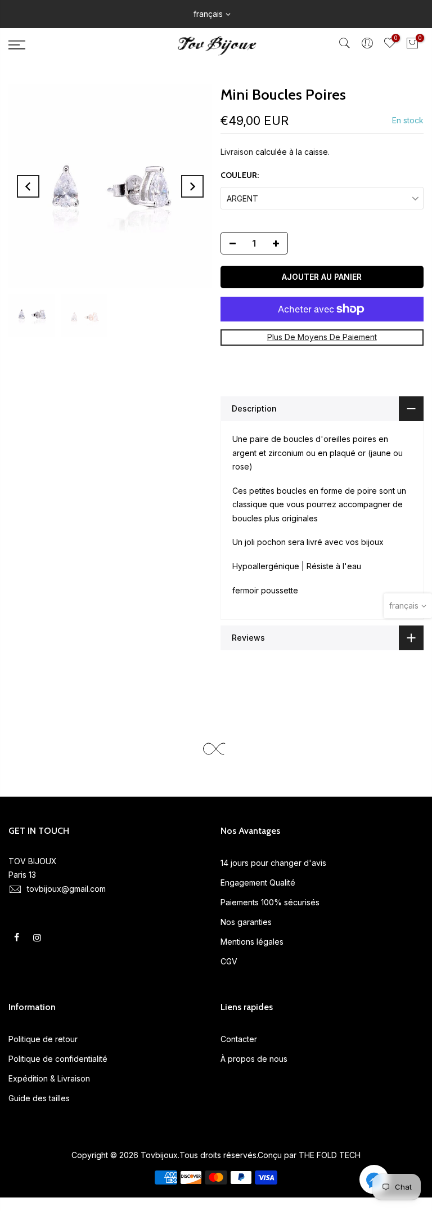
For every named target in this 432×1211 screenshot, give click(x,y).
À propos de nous (253, 1058)
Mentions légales (252, 941)
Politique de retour (43, 1039)
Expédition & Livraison (49, 1078)
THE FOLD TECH (330, 1155)
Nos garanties (246, 922)
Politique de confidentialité (57, 1058)
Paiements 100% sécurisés (270, 902)
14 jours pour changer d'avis (273, 863)
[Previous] (28, 186)
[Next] (192, 186)
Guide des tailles (39, 1098)
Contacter (238, 1039)
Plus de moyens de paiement (322, 337)
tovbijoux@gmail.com (66, 888)
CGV (228, 961)
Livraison (236, 152)
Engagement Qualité (257, 882)
